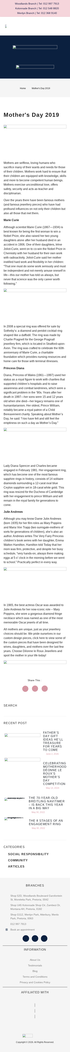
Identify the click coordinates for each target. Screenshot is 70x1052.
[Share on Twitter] (35, 689)
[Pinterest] (44, 938)
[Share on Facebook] (25, 689)
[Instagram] (35, 938)
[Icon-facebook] (26, 938)
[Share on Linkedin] (45, 689)
